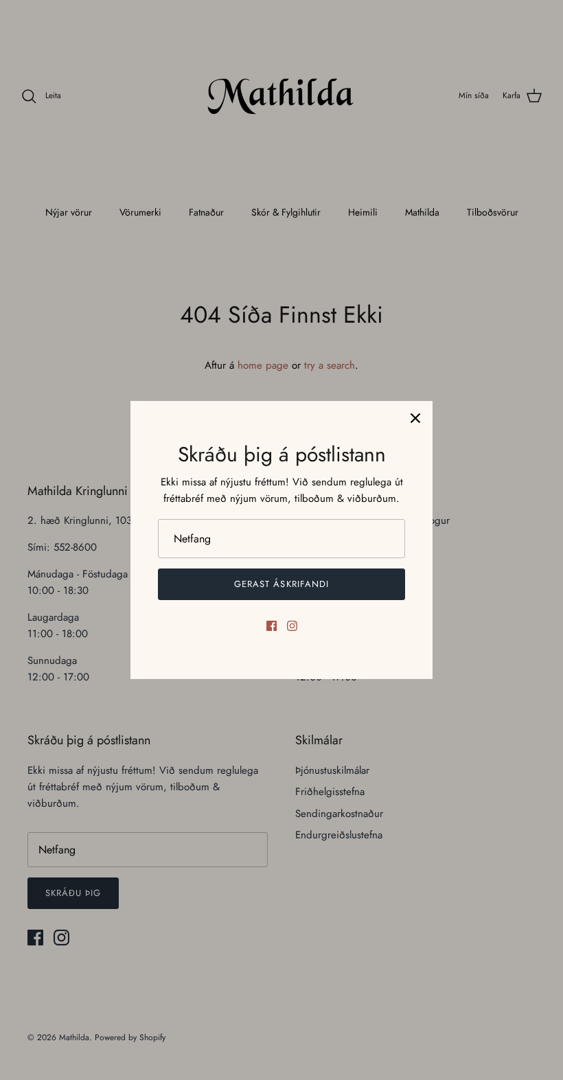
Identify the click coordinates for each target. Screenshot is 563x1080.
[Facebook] (271, 626)
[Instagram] (292, 626)
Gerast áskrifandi (281, 583)
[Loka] (415, 418)
